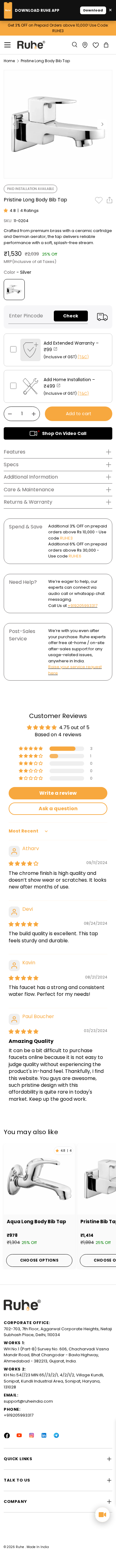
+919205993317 (82, 606)
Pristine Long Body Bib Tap (45, 61)
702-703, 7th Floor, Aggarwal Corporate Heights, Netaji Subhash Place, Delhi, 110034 (58, 1332)
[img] (23, 863)
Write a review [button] (58, 793)
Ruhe (20, 1547)
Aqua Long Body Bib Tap (36, 1221)
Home (9, 61)
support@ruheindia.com (28, 1401)
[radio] (14, 289)
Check (70, 316)
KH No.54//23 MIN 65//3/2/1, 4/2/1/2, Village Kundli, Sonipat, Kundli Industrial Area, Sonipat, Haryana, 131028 (54, 1381)
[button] (106, 45)
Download (93, 10)
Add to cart (78, 414)
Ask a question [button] (58, 808)
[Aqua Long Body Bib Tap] (39, 1179)
